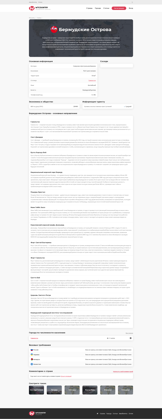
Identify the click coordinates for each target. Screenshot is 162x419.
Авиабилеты (33, 2)
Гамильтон (92, 80)
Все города (129, 333)
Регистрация (119, 8)
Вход (131, 8)
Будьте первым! (66, 376)
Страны (89, 8)
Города (98, 8)
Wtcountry (32, 18)
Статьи (106, 8)
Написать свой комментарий (123, 371)
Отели (40, 2)
